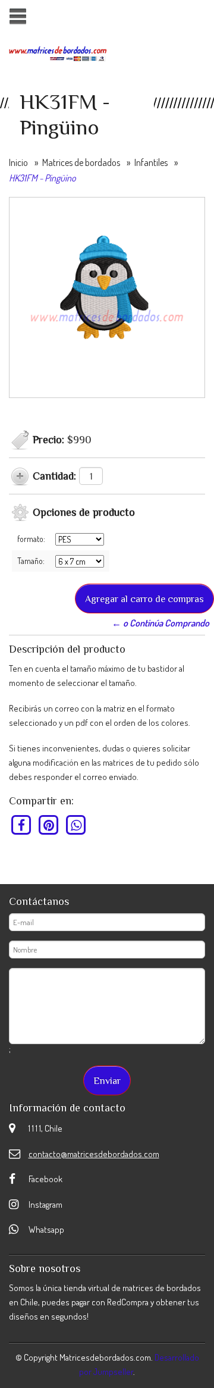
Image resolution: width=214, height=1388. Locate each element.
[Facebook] (21, 825)
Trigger (17, 16)
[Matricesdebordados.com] (58, 52)
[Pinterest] (49, 825)
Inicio (18, 162)
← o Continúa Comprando (160, 623)
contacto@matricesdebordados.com (94, 1154)
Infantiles (151, 162)
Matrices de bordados (81, 162)
